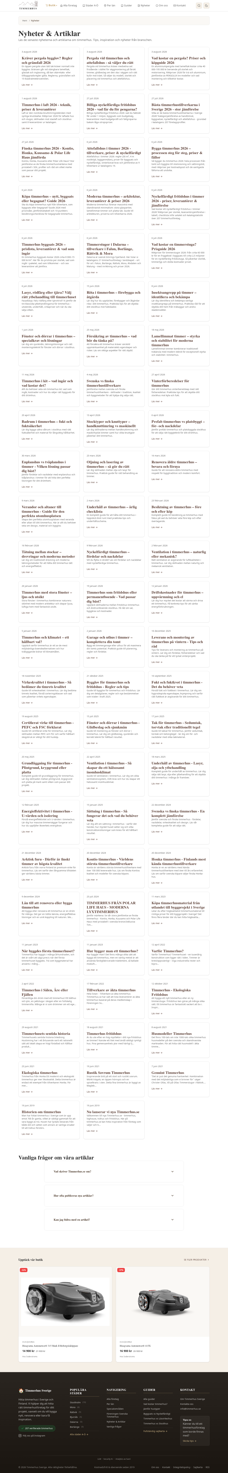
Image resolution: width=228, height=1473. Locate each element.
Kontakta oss (186, 1403)
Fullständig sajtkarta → (155, 1431)
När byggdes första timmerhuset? (48, 950)
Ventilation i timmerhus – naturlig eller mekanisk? (179, 554)
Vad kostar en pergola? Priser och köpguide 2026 (179, 60)
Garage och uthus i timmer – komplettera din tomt (109, 639)
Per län (111, 5)
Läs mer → (27, 84)
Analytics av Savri (123, 1459)
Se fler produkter (195, 1259)
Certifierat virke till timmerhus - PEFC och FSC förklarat (48, 725)
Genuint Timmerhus (168, 1072)
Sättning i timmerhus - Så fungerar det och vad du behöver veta (112, 815)
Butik (53, 5)
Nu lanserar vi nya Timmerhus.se (113, 1111)
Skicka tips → (189, 1440)
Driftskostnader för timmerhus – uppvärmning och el (177, 594)
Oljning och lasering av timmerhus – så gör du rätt (108, 464)
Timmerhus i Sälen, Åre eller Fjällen (45, 992)
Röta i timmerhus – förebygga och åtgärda (113, 294)
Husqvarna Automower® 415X (135, 1345)
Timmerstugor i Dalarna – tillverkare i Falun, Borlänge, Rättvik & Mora (110, 248)
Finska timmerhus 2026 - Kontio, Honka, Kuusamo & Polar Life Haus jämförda (48, 152)
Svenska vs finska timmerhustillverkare (104, 383)
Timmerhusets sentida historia (46, 1033)
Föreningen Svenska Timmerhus (117, 1415)
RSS (208, 1467)
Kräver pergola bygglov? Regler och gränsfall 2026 (47, 60)
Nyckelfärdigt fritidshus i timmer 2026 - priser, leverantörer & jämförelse (178, 200)
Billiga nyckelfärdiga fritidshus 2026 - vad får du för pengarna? (112, 107)
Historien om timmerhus (41, 1111)
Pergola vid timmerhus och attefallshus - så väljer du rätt (110, 60)
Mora (75, 1407)
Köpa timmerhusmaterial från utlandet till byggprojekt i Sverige (178, 905)
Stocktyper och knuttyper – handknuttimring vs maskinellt (111, 424)
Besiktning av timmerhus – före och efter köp (176, 509)
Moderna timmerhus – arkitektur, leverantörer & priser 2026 (114, 198)
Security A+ (108, 1459)
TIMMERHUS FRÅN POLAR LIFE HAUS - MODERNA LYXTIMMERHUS (111, 907)
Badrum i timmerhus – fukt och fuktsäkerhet (47, 424)
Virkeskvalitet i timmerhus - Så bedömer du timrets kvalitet (46, 684)
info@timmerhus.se (190, 1408)
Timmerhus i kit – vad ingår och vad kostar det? (47, 383)
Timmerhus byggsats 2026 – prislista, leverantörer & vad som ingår (48, 248)
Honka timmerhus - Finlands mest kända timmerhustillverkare (179, 861)
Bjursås (76, 1416)
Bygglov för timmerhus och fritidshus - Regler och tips (108, 684)
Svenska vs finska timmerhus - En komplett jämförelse (178, 813)
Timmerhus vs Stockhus (155, 1423)
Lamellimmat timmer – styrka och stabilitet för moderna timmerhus (176, 340)
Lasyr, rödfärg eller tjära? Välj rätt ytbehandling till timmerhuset (49, 294)
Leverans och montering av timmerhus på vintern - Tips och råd (177, 641)
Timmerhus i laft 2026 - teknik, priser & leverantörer (46, 107)
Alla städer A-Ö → (79, 1434)
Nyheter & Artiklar (116, 1421)
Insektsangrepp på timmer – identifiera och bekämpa (174, 294)
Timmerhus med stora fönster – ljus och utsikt (47, 594)
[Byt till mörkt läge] (206, 5)
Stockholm (78, 1402)
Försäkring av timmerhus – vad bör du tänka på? (111, 338)
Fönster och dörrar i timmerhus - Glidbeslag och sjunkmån (113, 725)
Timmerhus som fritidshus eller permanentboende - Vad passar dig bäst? (112, 596)
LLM (99, 1459)
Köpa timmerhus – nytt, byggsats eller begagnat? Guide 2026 (48, 198)
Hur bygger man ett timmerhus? (112, 950)
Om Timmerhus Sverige (192, 1399)
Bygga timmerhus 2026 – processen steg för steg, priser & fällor (177, 152)
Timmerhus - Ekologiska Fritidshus (171, 992)
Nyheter (145, 5)
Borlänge (77, 1426)
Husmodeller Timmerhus (172, 1033)
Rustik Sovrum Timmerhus (108, 1072)
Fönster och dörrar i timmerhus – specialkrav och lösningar (48, 338)
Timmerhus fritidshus (104, 1033)
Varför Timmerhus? (168, 950)
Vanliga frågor (114, 1426)
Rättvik (75, 1412)
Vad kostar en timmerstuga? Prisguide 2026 (174, 246)
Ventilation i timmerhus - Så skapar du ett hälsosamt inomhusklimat (109, 767)
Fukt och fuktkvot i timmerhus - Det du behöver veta (177, 684)
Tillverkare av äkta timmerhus (111, 990)
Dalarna (76, 1421)
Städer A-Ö (92, 5)
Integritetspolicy (181, 1467)
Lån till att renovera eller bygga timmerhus (47, 905)
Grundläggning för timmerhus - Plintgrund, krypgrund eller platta (47, 767)
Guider (128, 5)
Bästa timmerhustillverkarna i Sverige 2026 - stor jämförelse (176, 107)
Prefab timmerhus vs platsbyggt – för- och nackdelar (178, 424)
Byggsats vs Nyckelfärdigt (156, 1413)
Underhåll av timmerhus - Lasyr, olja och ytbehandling (177, 765)
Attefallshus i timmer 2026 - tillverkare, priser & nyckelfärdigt (114, 150)
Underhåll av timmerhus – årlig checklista (112, 509)
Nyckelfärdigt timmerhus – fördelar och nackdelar (108, 554)
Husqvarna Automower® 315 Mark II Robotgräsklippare (50, 1345)
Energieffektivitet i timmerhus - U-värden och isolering (47, 813)
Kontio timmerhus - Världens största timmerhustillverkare (110, 861)
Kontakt (181, 5)
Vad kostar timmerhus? (155, 1403)
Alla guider (149, 1399)
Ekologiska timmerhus (39, 1072)
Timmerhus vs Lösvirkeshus (157, 1418)
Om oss (163, 5)
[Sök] (199, 5)
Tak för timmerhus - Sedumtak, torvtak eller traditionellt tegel (177, 725)
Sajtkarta (198, 1467)
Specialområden (115, 1408)
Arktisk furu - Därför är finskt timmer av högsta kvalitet (46, 861)
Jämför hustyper (151, 1408)
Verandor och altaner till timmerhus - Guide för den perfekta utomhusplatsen (43, 511)
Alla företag (70, 5)
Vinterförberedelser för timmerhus (170, 383)
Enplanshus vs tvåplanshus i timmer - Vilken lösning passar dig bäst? (46, 466)
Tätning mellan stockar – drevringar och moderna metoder (48, 554)
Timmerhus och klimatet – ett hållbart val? (45, 639)
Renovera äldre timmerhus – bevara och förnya (174, 464)
